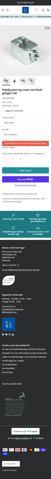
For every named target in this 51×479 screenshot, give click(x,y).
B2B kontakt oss (9, 312)
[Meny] (3, 10)
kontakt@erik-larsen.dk (12, 309)
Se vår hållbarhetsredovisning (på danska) (20, 270)
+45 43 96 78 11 (9, 306)
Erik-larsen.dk (12, 470)
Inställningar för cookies (13, 360)
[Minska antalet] (5, 159)
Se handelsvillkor (9, 364)
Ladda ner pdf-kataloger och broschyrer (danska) (24, 357)
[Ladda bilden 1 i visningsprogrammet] (25, 50)
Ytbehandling (8, 117)
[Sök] (9, 10)
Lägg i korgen (25, 170)
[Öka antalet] (20, 159)
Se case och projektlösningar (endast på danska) (23, 349)
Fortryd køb (7, 372)
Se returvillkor (8, 368)
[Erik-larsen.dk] (25, 10)
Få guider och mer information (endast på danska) (24, 353)
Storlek (5, 129)
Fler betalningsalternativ (25, 185)
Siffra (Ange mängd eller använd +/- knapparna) (23, 153)
